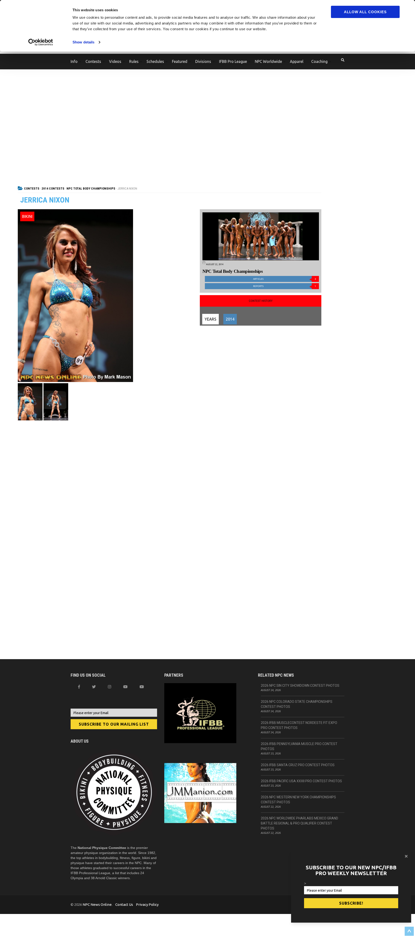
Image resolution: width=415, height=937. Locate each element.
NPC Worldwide (268, 61)
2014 (230, 319)
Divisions (203, 61)
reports (284, 286)
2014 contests (53, 188)
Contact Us (124, 904)
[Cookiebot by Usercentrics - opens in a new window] (41, 42)
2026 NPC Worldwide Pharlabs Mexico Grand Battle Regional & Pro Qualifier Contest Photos (299, 823)
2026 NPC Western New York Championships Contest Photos (298, 799)
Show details (83, 42)
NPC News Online (97, 904)
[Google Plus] (125, 686)
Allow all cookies (365, 12)
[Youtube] (142, 686)
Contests (93, 61)
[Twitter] (94, 686)
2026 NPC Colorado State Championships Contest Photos (296, 704)
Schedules (155, 61)
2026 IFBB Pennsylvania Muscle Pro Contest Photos (299, 746)
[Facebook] (79, 686)
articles (284, 279)
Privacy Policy (147, 904)
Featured (179, 61)
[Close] (406, 856)
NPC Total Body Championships (91, 188)
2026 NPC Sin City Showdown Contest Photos (300, 685)
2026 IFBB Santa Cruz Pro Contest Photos (298, 765)
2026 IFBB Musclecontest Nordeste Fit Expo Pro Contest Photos (299, 725)
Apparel (296, 61)
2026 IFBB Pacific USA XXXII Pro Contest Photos (301, 781)
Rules (134, 61)
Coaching (319, 61)
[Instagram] (109, 686)
